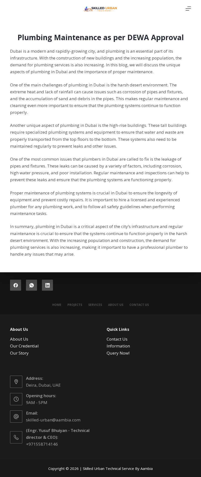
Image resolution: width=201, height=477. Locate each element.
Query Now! (118, 353)
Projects (74, 305)
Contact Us (139, 305)
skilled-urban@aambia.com (53, 420)
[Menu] (188, 8)
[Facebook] (15, 285)
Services (95, 305)
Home (56, 305)
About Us (115, 305)
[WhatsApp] (31, 285)
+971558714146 (42, 444)
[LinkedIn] (47, 285)
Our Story (19, 353)
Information (118, 346)
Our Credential (24, 346)
